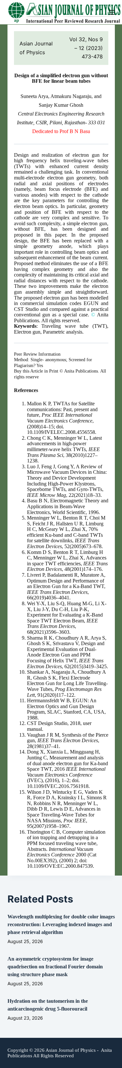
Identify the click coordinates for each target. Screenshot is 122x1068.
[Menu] (112, 12)
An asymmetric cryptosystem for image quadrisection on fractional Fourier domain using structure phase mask (55, 966)
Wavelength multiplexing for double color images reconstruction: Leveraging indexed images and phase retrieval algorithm (61, 924)
